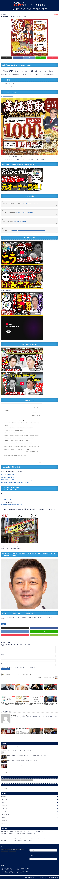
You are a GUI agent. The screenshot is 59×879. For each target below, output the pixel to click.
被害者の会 (4, 817)
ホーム (13, 9)
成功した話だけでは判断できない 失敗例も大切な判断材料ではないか (22, 750)
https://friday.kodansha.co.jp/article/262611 (28, 203)
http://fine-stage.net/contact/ (7, 96)
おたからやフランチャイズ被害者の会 (12, 849)
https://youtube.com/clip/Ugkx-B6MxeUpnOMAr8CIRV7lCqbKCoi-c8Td (16, 480)
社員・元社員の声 (5, 814)
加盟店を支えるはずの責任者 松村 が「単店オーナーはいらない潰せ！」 (22, 760)
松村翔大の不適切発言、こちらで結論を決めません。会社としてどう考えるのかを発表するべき (26, 755)
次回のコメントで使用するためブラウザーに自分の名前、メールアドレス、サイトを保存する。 (19, 667)
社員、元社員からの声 (37, 9)
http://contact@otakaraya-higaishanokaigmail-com (11, 504)
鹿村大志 (3, 823)
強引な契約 (4, 808)
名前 (2, 654)
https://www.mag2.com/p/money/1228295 (23, 212)
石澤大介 (3, 811)
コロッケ (3, 802)
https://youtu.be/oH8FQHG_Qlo (7, 477)
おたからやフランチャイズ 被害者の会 (19, 715)
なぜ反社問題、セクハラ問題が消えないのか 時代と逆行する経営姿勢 (13, 831)
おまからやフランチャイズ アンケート (9, 494)
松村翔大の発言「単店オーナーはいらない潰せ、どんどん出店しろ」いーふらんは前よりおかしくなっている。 (29, 764)
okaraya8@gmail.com (5, 499)
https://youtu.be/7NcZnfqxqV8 (7, 475)
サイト (2, 663)
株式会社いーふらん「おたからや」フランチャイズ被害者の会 (40, 877)
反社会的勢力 (4, 805)
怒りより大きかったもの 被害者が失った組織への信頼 (11, 835)
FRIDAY (3, 849)
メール (3, 658)
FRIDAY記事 (4, 796)
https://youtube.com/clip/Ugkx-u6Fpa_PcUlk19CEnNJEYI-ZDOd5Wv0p (15, 482)
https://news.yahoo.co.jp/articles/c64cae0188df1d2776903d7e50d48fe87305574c (28, 230)
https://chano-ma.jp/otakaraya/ (20, 221)
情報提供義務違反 (5, 820)
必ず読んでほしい (4, 851)
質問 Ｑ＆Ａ (23, 9)
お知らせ (18, 9)
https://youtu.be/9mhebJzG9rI (7, 474)
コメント (3, 645)
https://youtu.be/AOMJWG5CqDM (8, 479)
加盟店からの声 (29, 9)
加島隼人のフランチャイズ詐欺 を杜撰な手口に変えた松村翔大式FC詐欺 (14, 838)
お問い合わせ (44, 9)
